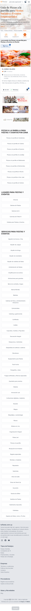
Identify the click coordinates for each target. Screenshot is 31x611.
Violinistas (15, 510)
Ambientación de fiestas (15, 267)
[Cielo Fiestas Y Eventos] (15, 109)
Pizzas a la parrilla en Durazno (15, 149)
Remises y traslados (15, 460)
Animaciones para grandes (15, 278)
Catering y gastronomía (15, 314)
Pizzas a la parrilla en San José (15, 177)
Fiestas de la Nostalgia (7, 556)
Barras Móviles (15, 289)
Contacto (3, 570)
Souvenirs (15, 488)
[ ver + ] (3, 26)
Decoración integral (15, 336)
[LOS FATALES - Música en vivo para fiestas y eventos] (15, 99)
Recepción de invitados (15, 448)
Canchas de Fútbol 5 (15, 216)
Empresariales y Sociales (7, 554)
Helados (15, 387)
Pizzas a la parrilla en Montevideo (15, 166)
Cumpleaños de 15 (6, 551)
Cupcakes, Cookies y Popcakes (15, 330)
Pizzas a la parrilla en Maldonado (15, 160)
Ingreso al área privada (7, 583)
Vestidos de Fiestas (15, 499)
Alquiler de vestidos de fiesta (15, 261)
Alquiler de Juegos (15, 244)
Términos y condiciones (7, 566)
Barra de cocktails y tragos (15, 284)
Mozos (15, 420)
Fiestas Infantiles (5, 549)
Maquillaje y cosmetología (15, 415)
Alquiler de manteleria (15, 256)
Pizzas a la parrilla (15, 443)
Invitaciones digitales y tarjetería (15, 398)
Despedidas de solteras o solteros (15, 347)
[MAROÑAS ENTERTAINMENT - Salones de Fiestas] (15, 119)
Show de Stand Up (15, 482)
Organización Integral (15, 432)
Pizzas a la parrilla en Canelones (15, 138)
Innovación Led (15, 392)
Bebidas (15, 295)
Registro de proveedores (7, 581)
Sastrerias (15, 471)
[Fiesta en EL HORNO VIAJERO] (15, 58)
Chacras (15, 199)
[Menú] (28, 1)
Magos (15, 409)
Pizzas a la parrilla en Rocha (15, 171)
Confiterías (15, 319)
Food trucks (15, 364)
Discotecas (15, 353)
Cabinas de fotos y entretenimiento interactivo (15, 301)
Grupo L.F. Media (25, 601)
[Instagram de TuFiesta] (2, 540)
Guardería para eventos (15, 381)
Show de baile (15, 476)
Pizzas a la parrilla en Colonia (15, 143)
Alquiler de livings (15, 250)
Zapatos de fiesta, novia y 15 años (15, 516)
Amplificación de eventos (15, 272)
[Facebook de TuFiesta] (5, 540)
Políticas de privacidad (7, 568)
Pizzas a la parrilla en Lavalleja (15, 155)
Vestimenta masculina (15, 504)
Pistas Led (15, 437)
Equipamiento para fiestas (15, 359)
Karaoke (15, 403)
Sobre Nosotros (5, 572)
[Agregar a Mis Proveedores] (27, 89)
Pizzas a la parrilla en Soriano (15, 183)
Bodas (2, 553)
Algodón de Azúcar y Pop (15, 239)
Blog (2, 593)
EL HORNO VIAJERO (8, 69)
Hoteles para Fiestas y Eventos (15, 222)
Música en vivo (15, 426)
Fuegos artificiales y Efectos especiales (15, 375)
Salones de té (15, 211)
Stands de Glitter (15, 493)
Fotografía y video (15, 370)
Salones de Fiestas (15, 205)
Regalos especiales (15, 454)
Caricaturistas (15, 308)
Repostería (15, 465)
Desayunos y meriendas (15, 342)
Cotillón (15, 325)
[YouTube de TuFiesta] (8, 540)
